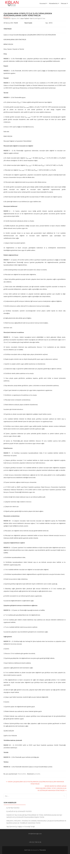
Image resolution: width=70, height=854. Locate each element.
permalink (37, 774)
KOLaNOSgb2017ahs (38, 18)
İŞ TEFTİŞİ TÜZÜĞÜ (12, 808)
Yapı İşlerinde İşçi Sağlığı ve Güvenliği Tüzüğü (20, 826)
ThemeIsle (42, 850)
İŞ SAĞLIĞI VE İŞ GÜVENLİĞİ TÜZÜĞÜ (19, 811)
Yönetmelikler (22, 774)
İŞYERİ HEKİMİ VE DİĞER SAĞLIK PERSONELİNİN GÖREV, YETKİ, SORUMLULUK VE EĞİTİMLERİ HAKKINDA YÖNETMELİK (51, 788)
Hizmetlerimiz (53, 3)
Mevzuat (63, 3)
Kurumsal (43, 3)
